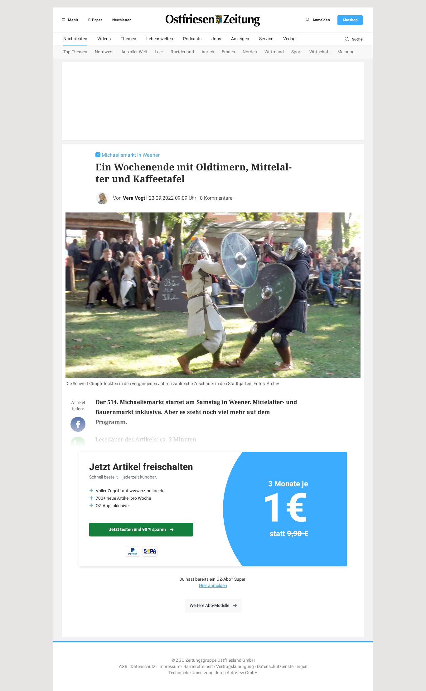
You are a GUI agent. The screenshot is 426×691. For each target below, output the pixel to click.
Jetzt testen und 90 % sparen (137, 529)
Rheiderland (182, 52)
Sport (296, 52)
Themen (128, 39)
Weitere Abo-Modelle (209, 605)
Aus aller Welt (134, 52)
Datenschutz (143, 666)
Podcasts (192, 39)
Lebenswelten (159, 39)
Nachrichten (75, 39)
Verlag (289, 39)
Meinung (346, 52)
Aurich (207, 52)
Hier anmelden (213, 585)
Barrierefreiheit (198, 666)
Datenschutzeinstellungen (282, 666)
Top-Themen (75, 52)
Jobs (216, 39)
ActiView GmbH (242, 673)
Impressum (169, 666)
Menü (72, 20)
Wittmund (274, 52)
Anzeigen (240, 39)
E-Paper (95, 19)
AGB (123, 666)
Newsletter (121, 19)
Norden (250, 52)
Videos (104, 39)
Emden (228, 52)
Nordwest (104, 52)
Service (266, 39)
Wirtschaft (319, 52)
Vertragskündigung (235, 666)
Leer (159, 52)
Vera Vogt (134, 198)
